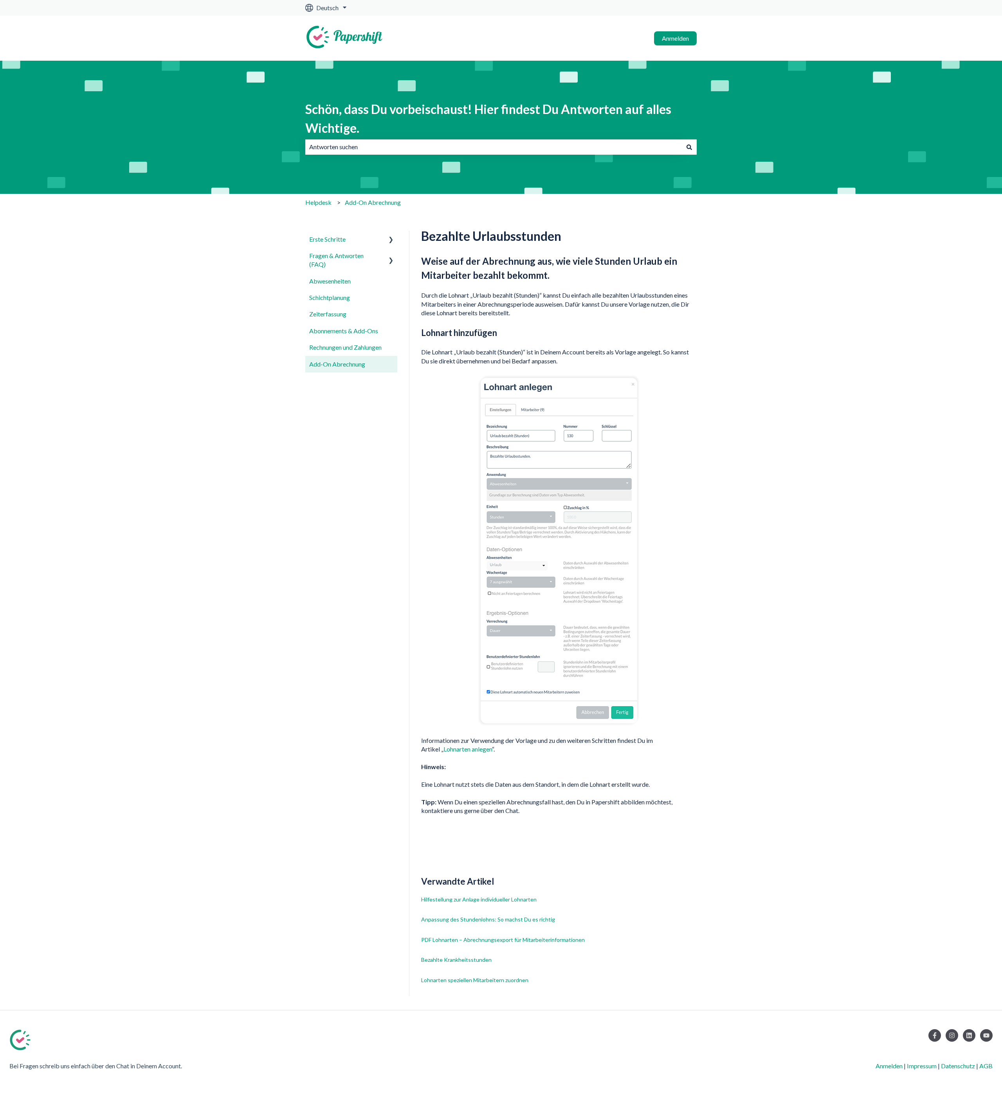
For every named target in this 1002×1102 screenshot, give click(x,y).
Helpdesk (318, 202)
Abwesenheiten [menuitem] (330, 281)
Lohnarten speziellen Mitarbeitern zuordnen (474, 980)
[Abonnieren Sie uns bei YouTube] (986, 1035)
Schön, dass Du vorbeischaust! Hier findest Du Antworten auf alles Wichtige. (488, 118)
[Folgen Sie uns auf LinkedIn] (969, 1035)
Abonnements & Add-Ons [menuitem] (343, 330)
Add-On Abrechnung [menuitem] (337, 364)
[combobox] (493, 146)
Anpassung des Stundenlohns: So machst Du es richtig (488, 919)
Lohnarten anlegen (467, 749)
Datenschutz (958, 1065)
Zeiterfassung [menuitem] (327, 314)
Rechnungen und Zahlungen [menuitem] (345, 347)
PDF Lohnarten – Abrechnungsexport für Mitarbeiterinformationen (503, 939)
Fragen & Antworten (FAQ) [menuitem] (336, 260)
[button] (391, 240)
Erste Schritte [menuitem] (327, 239)
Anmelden (675, 38)
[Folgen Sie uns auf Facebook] (934, 1035)
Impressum (922, 1065)
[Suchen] (689, 146)
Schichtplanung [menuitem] (329, 297)
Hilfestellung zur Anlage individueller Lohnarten (479, 899)
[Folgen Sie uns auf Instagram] (952, 1035)
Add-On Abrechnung (373, 202)
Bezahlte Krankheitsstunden (456, 959)
